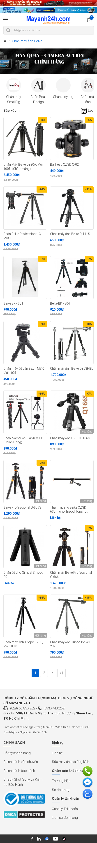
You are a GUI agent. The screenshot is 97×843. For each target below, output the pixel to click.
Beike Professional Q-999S (22, 507)
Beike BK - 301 (13, 303)
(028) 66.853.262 (22, 708)
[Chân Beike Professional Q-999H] (25, 208)
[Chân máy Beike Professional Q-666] (72, 546)
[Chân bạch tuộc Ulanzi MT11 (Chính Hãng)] (25, 412)
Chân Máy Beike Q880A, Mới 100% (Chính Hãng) (23, 167)
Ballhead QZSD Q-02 (64, 164)
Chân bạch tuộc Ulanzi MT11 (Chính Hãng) (23, 440)
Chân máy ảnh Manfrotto (88, 102)
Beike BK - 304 (60, 303)
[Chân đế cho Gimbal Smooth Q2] (25, 546)
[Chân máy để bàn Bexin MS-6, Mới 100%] (25, 342)
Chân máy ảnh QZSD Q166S (70, 438)
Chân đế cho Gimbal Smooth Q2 (23, 575)
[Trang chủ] (5, 41)
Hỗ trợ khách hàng (17, 753)
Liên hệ (57, 753)
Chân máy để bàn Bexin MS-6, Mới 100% (24, 371)
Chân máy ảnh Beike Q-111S (70, 234)
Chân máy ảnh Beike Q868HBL (71, 368)
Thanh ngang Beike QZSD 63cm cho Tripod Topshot (69, 510)
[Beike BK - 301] (25, 277)
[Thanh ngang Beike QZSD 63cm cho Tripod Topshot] (72, 481)
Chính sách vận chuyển (20, 762)
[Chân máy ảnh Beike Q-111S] (72, 208)
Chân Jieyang (63, 97)
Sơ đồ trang (60, 790)
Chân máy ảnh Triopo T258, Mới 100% (23, 644)
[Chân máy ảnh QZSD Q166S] (72, 412)
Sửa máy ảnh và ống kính (70, 762)
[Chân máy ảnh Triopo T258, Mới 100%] (25, 616)
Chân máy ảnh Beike (27, 41)
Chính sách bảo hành (19, 771)
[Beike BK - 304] (72, 277)
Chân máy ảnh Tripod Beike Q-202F (71, 644)
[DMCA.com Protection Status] (24, 816)
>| (61, 673)
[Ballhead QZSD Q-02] (72, 138)
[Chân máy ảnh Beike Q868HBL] (72, 342)
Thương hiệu (61, 781)
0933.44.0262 (54, 708)
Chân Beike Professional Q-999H (22, 236)
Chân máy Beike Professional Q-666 (71, 575)
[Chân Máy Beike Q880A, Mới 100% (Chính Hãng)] (25, 138)
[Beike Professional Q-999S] (25, 481)
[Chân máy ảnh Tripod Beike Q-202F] (72, 616)
